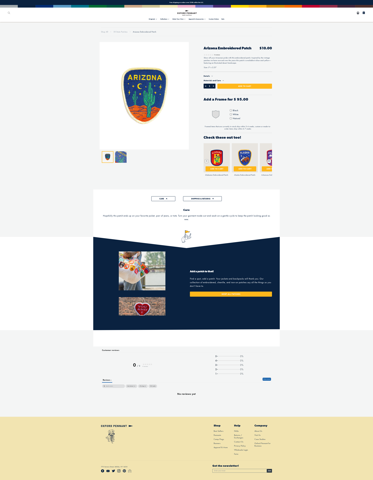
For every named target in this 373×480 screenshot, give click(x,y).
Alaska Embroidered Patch (244, 175)
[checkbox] (153, 386)
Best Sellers (218, 431)
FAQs (236, 431)
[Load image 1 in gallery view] (107, 157)
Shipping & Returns (200, 198)
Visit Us (257, 435)
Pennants (217, 435)
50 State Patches (120, 32)
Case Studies (259, 439)
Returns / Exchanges (238, 436)
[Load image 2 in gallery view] (121, 157)
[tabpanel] (186, 400)
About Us (258, 431)
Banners (217, 443)
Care (161, 198)
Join (269, 471)
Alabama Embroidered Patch (216, 175)
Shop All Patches (231, 294)
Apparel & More (221, 447)
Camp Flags (219, 439)
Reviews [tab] (107, 380)
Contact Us (238, 441)
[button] (363, 13)
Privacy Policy (240, 446)
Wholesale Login (241, 450)
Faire (236, 454)
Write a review (266, 379)
